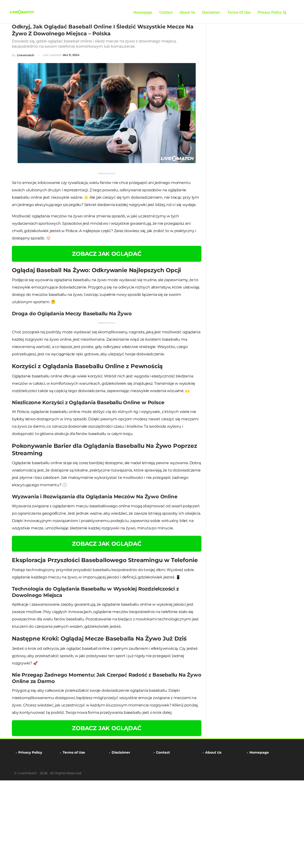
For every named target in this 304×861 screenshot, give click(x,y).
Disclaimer (211, 12)
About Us (187, 12)
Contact (165, 12)
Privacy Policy (269, 12)
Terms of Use (239, 12)
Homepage (142, 12)
